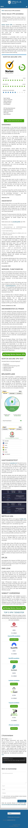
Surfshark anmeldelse (14, 680)
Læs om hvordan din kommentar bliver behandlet (14, 804)
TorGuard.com (14, 706)
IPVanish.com (14, 728)
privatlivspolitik (16, 221)
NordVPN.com (14, 661)
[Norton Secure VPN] (10, 67)
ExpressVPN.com (14, 639)
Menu (2, 6)
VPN (3, 10)
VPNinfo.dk (10, 824)
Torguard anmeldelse (14, 702)
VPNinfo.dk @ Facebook (14, 817)
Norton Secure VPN (7, 24)
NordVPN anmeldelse (14, 658)
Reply (3, 754)
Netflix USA (23, 519)
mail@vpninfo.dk (11, 820)
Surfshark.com (14, 683)
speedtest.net (13, 463)
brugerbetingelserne (11, 285)
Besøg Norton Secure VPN (15, 354)
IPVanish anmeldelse (14, 725)
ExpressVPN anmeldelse (14, 636)
